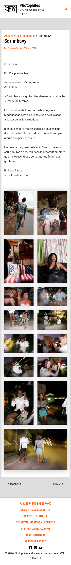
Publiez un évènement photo (35, 503)
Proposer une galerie (35, 516)
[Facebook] (30, 547)
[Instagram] (35, 547)
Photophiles (30, 5)
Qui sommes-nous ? (35, 541)
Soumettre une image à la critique (35, 522)
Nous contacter (35, 535)
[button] (66, 9)
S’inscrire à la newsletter (35, 509)
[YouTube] (40, 547)
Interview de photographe (36, 528)
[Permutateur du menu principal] (57, 9)
